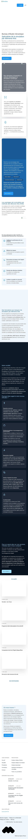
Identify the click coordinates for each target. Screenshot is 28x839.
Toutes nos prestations (17, 771)
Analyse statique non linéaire (18, 762)
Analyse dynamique (16, 765)
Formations (4, 767)
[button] (25, 5)
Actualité (4, 762)
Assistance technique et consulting (17, 768)
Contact (3, 770)
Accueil (3, 760)
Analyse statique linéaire (17, 760)
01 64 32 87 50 (5, 811)
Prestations (4, 765)
